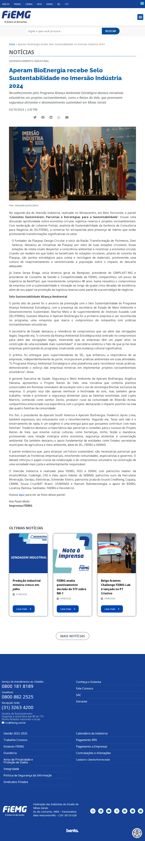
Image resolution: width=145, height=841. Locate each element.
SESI (39, 4)
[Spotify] (140, 811)
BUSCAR (110, 31)
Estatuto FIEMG (14, 746)
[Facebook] (124, 811)
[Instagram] (92, 811)
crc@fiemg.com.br (15, 722)
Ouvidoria (10, 753)
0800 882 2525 (17, 697)
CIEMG (29, 4)
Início (6, 4)
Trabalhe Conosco (15, 740)
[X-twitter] (116, 811)
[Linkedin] (100, 811)
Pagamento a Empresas (91, 746)
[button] (142, 3)
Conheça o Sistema (88, 682)
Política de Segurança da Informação (28, 775)
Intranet (81, 701)
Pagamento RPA (86, 740)
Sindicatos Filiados (16, 782)
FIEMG (17, 4)
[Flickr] (132, 811)
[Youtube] (108, 811)
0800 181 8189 (17, 686)
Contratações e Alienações (93, 753)
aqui (22, 495)
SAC (78, 695)
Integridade (11, 769)
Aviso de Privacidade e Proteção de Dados (18, 761)
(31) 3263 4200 (17, 707)
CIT (67, 4)
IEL (58, 4)
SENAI (49, 4)
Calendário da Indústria (92, 733)
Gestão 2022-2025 (15, 733)
